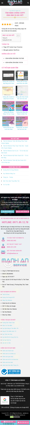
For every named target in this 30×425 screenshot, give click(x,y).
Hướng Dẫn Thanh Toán (8, 322)
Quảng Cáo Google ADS (8, 297)
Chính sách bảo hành (7, 362)
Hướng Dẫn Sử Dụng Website (10, 170)
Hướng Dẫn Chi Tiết (7, 40)
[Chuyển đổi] (3, 58)
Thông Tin (5, 38)
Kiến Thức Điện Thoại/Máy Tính (11, 181)
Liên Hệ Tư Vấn (6, 343)
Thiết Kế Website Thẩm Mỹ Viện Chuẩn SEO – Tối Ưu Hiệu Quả (14, 161)
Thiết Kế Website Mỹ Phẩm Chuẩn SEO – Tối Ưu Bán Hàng (14, 156)
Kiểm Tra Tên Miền (7, 325)
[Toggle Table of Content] (17, 35)
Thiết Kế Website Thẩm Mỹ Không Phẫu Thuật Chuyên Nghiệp (14, 142)
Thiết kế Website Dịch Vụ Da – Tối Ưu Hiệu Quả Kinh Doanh (14, 152)
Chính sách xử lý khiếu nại (9, 353)
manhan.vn (25, 413)
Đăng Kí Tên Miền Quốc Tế (9, 331)
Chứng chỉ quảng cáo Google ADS (19, 407)
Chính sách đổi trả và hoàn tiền (10, 359)
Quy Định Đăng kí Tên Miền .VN (10, 328)
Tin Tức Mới (6, 184)
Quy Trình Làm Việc (7, 334)
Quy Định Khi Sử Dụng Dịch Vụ (10, 337)
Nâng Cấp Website (7, 300)
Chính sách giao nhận (7, 356)
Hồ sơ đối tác (5, 407)
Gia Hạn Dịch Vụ (6, 340)
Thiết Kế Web (5, 294)
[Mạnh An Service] (15, 3)
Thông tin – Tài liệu (8, 177)
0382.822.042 (11, 240)
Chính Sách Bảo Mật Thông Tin (10, 365)
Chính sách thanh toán (8, 351)
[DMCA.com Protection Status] (15, 417)
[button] (2, 3)
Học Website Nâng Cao (14, 10)
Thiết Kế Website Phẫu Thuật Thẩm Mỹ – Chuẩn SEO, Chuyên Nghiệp (14, 147)
